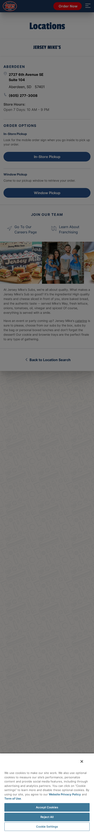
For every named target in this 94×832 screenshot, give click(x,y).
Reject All (46, 817)
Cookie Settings (47, 826)
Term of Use (12, 798)
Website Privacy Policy (65, 794)
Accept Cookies (47, 807)
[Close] (82, 761)
